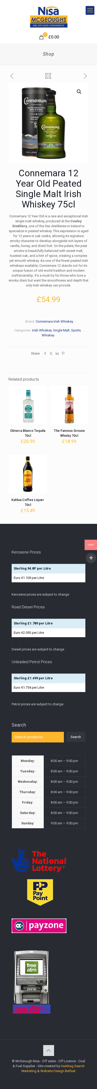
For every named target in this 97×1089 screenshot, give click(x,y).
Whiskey (48, 335)
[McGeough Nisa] (48, 16)
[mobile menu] (90, 10)
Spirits (76, 330)
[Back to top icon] (48, 1050)
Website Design (52, 1071)
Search (19, 725)
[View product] (41, 399)
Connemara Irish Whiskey (54, 321)
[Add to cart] (41, 391)
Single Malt (61, 330)
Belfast (70, 1071)
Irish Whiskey (41, 330)
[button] (79, 92)
